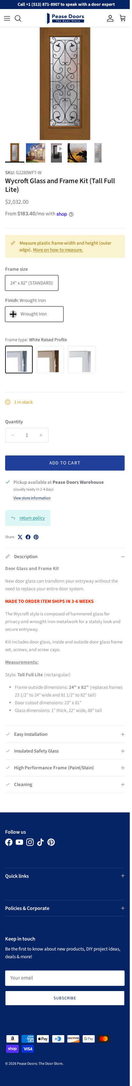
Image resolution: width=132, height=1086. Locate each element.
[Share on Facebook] (28, 537)
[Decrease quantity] (11, 435)
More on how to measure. (58, 250)
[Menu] (7, 18)
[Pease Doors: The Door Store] (65, 18)
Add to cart (64, 463)
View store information (32, 498)
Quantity (14, 421)
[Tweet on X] (20, 537)
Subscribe (65, 998)
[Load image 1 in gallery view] (65, 83)
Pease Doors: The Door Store (39, 1063)
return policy (32, 518)
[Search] (21, 18)
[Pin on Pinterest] (36, 537)
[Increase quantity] (42, 435)
